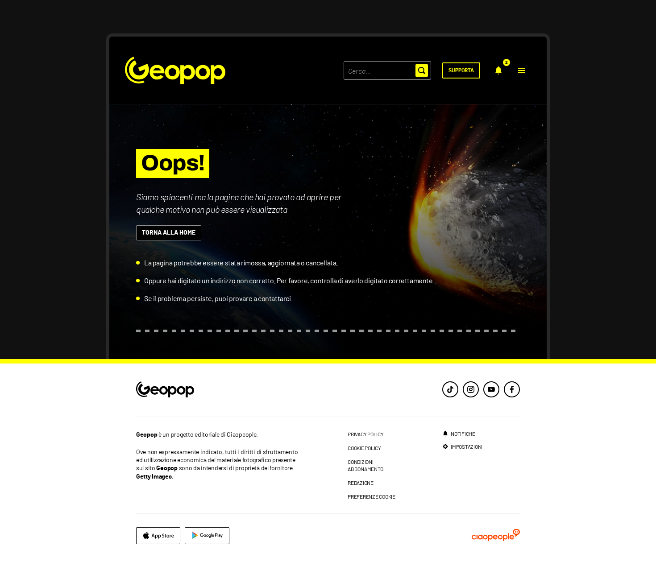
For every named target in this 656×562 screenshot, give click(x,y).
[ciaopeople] (496, 535)
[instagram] (471, 389)
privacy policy (366, 434)
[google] (207, 535)
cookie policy (364, 448)
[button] (521, 70)
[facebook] (512, 389)
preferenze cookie (371, 496)
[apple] (158, 535)
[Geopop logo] (175, 70)
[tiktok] (450, 389)
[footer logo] (219, 390)
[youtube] (491, 389)
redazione (361, 482)
